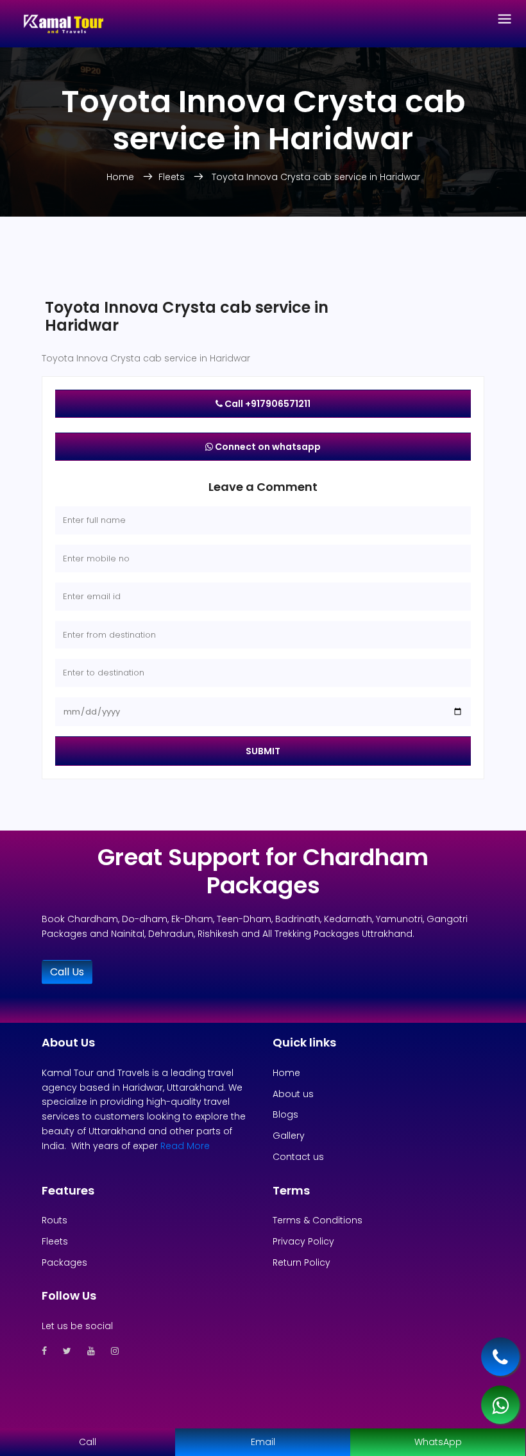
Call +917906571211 (266, 403)
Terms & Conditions (317, 1220)
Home (121, 176)
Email (263, 1441)
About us (293, 1094)
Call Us (67, 971)
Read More (185, 1145)
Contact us (298, 1156)
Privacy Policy (303, 1241)
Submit (263, 751)
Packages (64, 1262)
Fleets (172, 176)
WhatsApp (438, 1441)
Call (87, 1441)
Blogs (285, 1114)
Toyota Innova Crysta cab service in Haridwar (316, 176)
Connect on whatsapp (267, 446)
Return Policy (301, 1262)
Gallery (289, 1135)
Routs (54, 1220)
